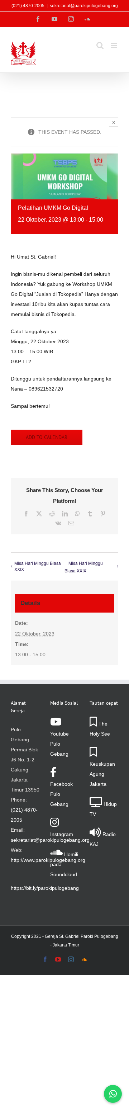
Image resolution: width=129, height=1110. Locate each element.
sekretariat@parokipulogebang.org (84, 5)
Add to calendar (46, 437)
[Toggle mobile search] (100, 45)
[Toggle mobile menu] (114, 45)
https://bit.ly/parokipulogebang (45, 888)
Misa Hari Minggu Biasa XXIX (37, 566)
